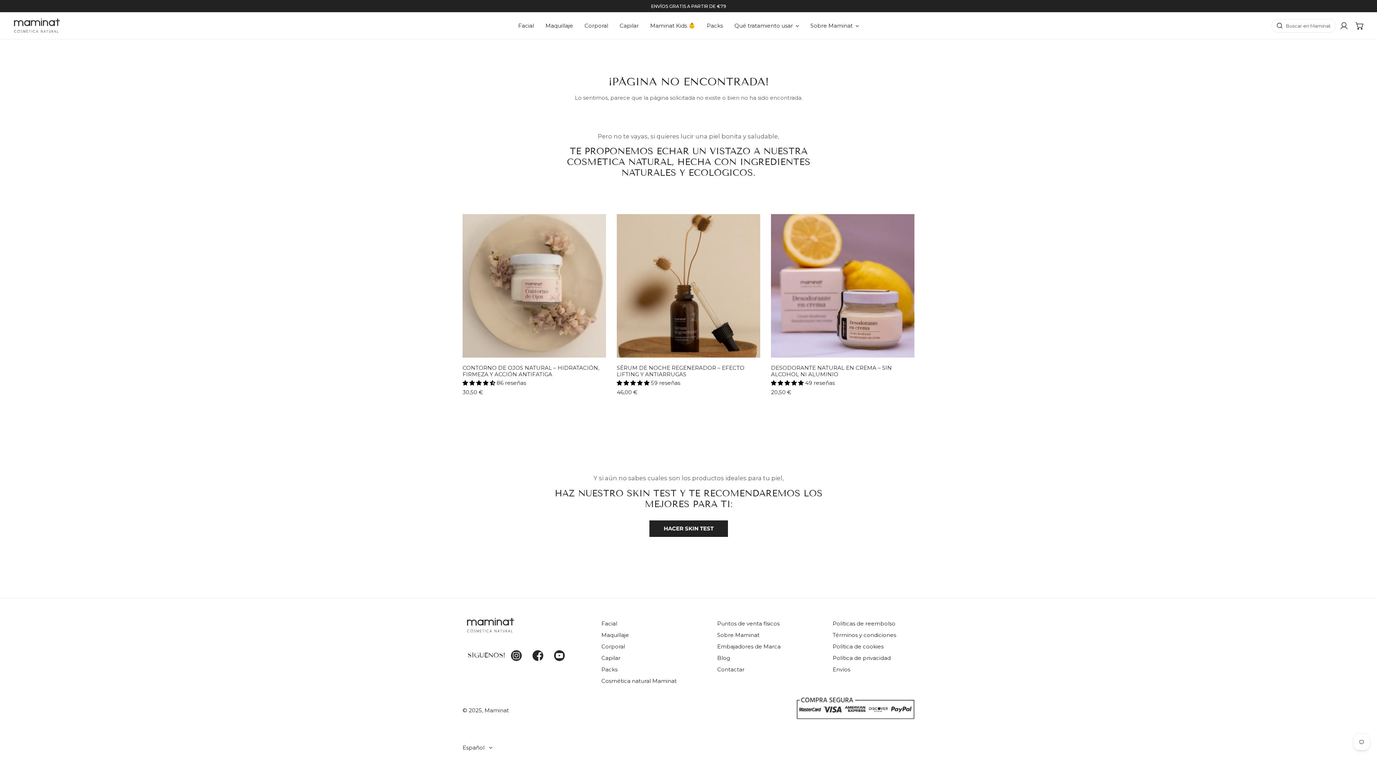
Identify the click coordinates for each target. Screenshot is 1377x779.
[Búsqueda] (1304, 26)
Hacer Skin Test (689, 528)
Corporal (613, 646)
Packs (609, 669)
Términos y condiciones (864, 635)
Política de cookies (858, 646)
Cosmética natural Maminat (639, 681)
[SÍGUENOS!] (527, 629)
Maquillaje (615, 635)
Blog (723, 658)
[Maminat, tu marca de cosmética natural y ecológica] (37, 26)
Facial (609, 623)
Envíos (841, 669)
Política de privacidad (862, 658)
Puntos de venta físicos (748, 623)
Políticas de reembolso (864, 623)
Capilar (610, 658)
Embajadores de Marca (749, 646)
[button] (1360, 26)
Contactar (730, 669)
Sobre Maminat (738, 635)
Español (473, 747)
